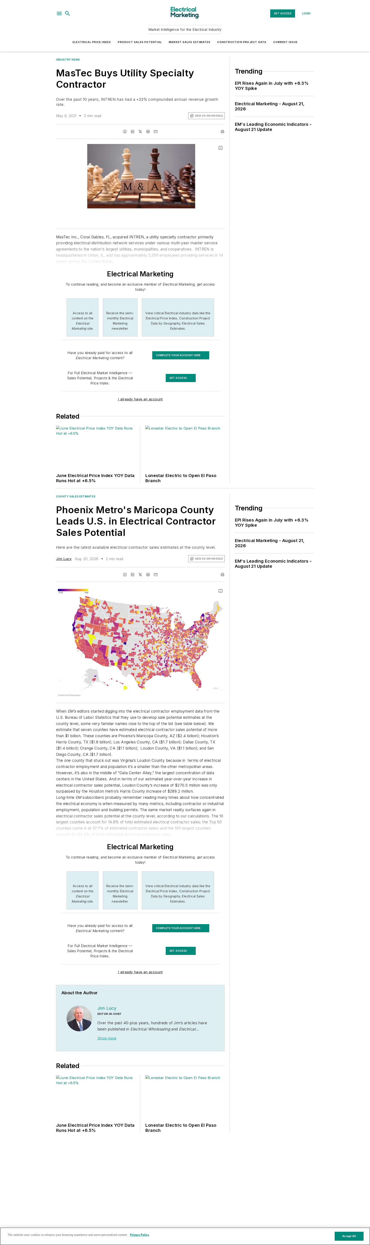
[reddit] (148, 131)
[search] (67, 13)
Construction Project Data (241, 42)
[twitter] (140, 131)
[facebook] (125, 131)
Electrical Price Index (92, 42)
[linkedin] (132, 131)
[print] (222, 131)
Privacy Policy (139, 1234)
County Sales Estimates (75, 496)
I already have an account (140, 399)
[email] (156, 131)
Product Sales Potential (140, 42)
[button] (59, 13)
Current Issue (285, 42)
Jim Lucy (64, 559)
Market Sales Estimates (189, 42)
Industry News (68, 59)
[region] (185, 1236)
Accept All (349, 1236)
